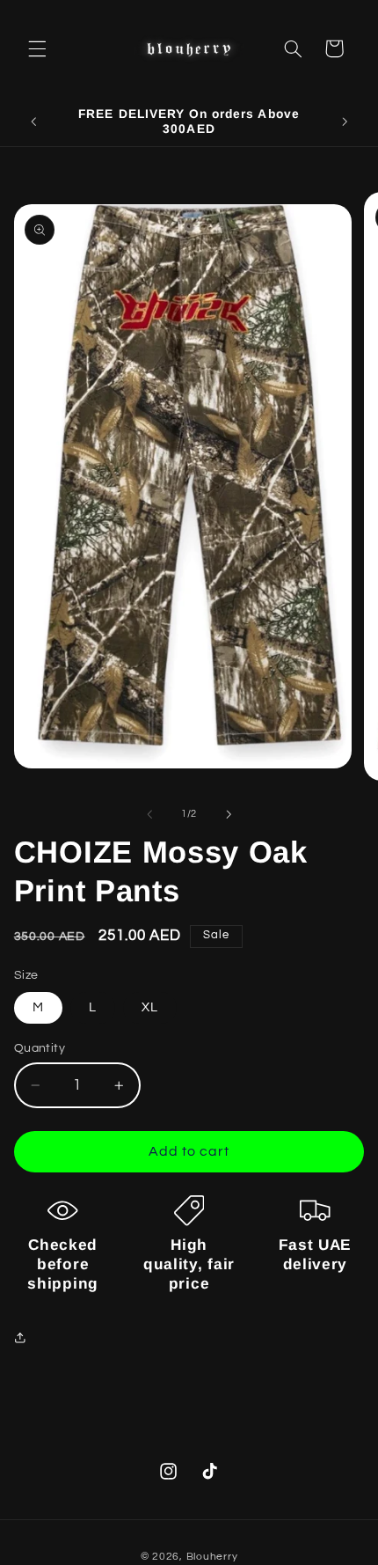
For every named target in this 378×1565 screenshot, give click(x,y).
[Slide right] (228, 814)
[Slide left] (149, 814)
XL (150, 1007)
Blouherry (212, 1556)
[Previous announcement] (33, 121)
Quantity (39, 1048)
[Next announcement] (344, 121)
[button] (37, 48)
